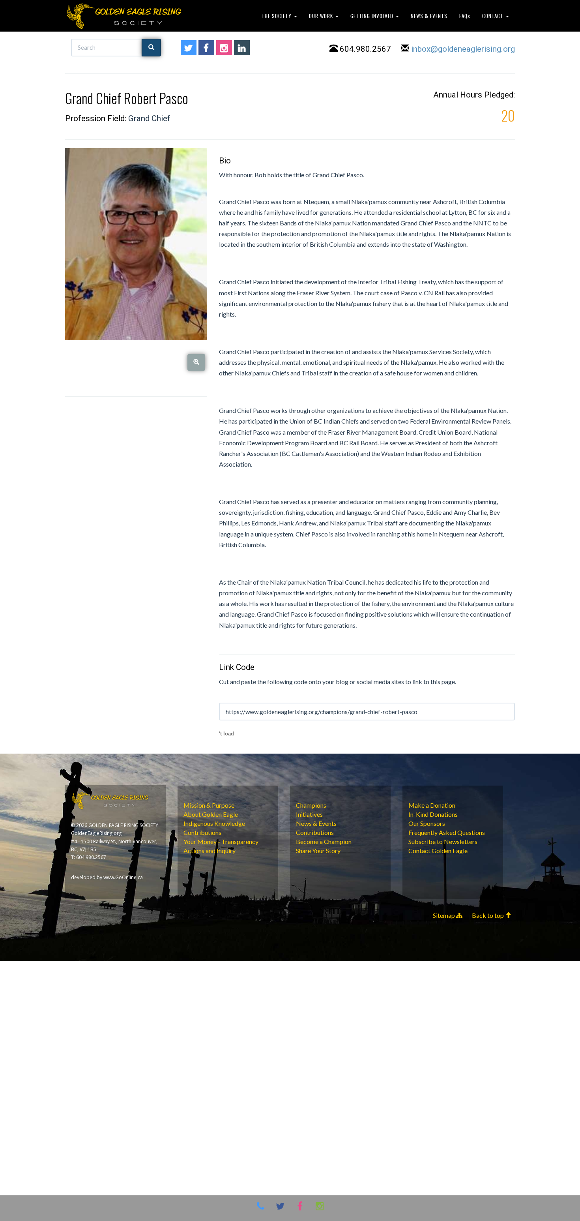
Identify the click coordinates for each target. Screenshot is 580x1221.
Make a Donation (431, 805)
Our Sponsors (426, 823)
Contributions (202, 832)
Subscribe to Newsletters (442, 841)
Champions (311, 805)
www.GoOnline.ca (123, 877)
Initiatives (309, 814)
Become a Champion (324, 841)
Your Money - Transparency (220, 841)
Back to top (488, 915)
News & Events (316, 823)
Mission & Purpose (208, 805)
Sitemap (444, 915)
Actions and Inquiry (209, 850)
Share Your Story (318, 850)
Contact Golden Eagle (438, 850)
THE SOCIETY (277, 16)
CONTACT (493, 16)
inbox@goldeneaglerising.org (463, 49)
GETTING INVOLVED (372, 16)
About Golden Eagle (210, 814)
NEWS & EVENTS (429, 16)
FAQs (464, 16)
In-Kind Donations (433, 814)
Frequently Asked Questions (446, 832)
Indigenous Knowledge (214, 823)
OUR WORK (322, 16)
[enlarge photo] (196, 362)
